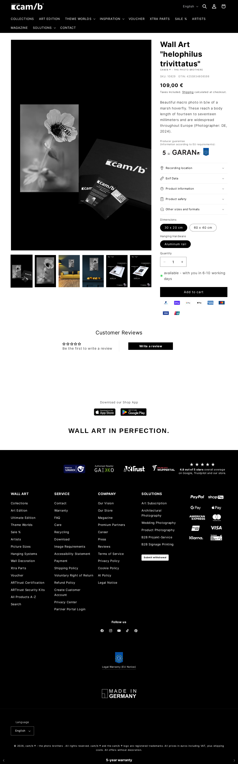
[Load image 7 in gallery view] (141, 271)
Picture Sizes (21, 547)
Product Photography (158, 530)
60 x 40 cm (203, 227)
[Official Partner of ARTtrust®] (134, 468)
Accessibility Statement (72, 554)
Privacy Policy (109, 561)
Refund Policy (64, 582)
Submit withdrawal (155, 557)
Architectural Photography (151, 513)
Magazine (105, 518)
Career (103, 532)
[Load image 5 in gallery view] (93, 271)
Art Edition (19, 510)
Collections (19, 503)
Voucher (17, 575)
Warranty (61, 510)
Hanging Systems (24, 554)
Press (102, 539)
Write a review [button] (150, 346)
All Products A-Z (23, 597)
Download (62, 539)
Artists (16, 539)
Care (58, 525)
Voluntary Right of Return (73, 575)
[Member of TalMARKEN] (74, 469)
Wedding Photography (158, 523)
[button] (79, 18)
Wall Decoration (23, 561)
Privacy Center (65, 602)
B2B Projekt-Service (156, 537)
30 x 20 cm (174, 227)
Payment (60, 561)
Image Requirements (69, 547)
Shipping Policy (66, 568)
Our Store (105, 510)
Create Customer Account (67, 592)
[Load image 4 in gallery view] (69, 271)
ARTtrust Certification (27, 582)
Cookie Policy (108, 568)
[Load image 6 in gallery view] (117, 271)
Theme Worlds (22, 525)
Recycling (61, 532)
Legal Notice (107, 582)
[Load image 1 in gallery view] (22, 271)
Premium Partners (111, 525)
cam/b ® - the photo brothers (44, 745)
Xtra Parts (18, 568)
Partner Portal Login (70, 609)
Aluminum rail (175, 244)
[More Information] (119, 693)
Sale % (16, 532)
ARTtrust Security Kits (28, 590)
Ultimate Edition (23, 518)
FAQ (57, 518)
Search (16, 604)
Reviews (104, 547)
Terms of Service (111, 554)
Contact (60, 503)
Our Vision (106, 503)
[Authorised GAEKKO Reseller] (104, 469)
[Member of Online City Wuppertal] (163, 469)
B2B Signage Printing (157, 544)
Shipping (188, 92)
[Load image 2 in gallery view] (45, 271)
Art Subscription (154, 503)
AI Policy (104, 575)
